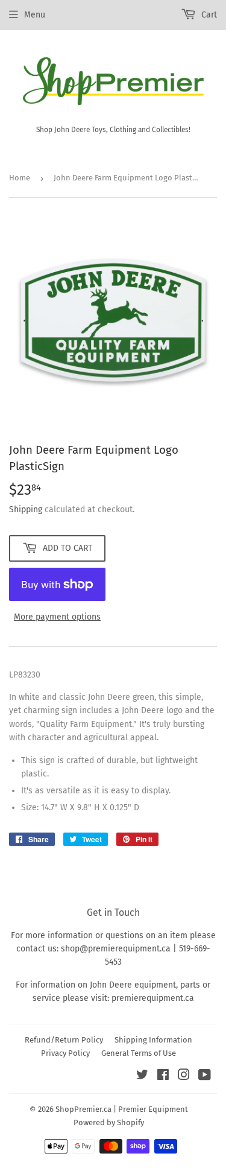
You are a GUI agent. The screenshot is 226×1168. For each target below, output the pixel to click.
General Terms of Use (138, 1053)
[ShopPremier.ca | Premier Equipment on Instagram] (184, 1076)
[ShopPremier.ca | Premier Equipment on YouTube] (204, 1076)
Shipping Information (153, 1039)
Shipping (25, 509)
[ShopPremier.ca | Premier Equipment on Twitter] (142, 1076)
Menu (34, 15)
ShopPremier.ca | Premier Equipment (121, 1109)
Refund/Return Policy (64, 1039)
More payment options (57, 617)
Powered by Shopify (109, 1122)
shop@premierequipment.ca (116, 949)
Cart (208, 15)
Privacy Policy (65, 1053)
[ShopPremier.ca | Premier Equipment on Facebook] (163, 1076)
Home (19, 177)
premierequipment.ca (152, 998)
